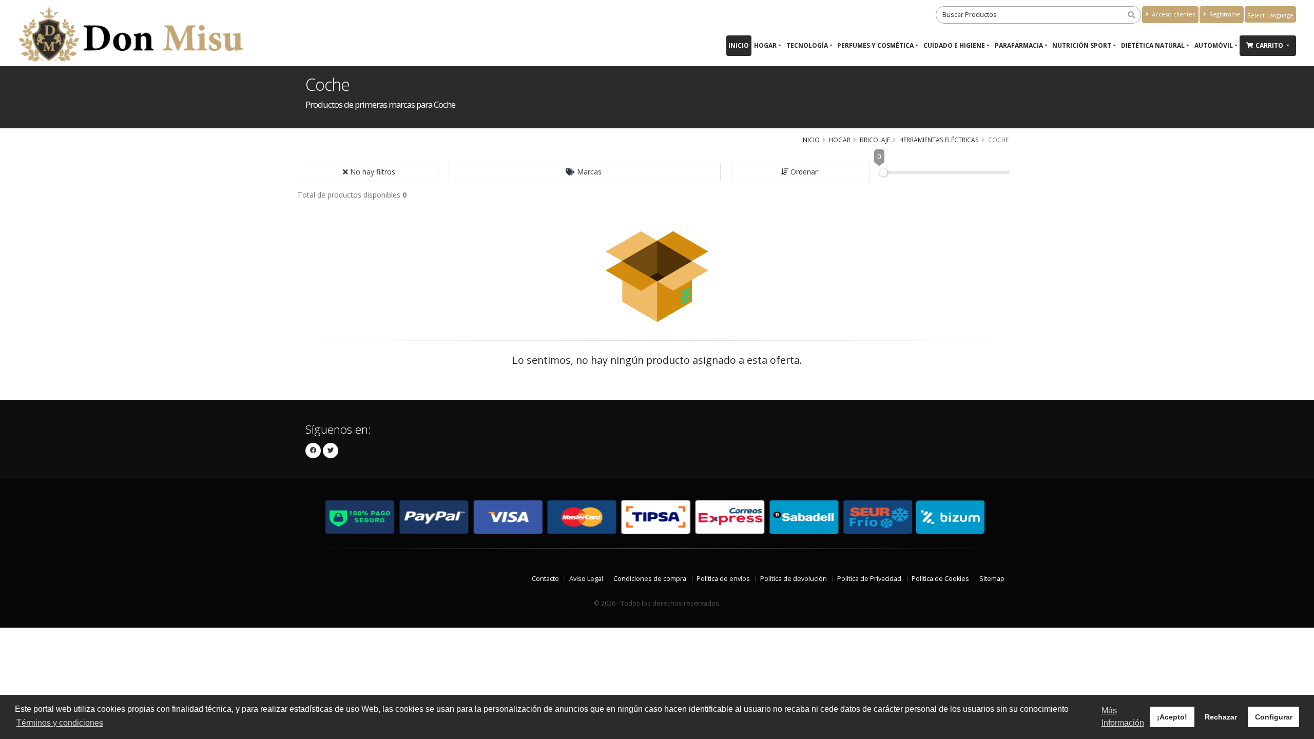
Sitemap (991, 578)
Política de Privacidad (869, 578)
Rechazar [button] (1221, 717)
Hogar (765, 45)
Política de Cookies (940, 578)
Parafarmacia (1019, 45)
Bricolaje (875, 139)
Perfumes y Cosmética (875, 45)
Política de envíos (723, 578)
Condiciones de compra (649, 578)
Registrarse (1224, 14)
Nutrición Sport (1081, 45)
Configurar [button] (1273, 717)
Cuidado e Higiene (954, 45)
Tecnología (807, 45)
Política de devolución (793, 578)
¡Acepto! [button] (1172, 717)
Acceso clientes (1172, 14)
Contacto (545, 578)
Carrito (1270, 45)
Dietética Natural (1153, 45)
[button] (585, 172)
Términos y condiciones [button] (59, 722)
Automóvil (1213, 45)
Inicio (738, 45)
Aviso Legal (586, 578)
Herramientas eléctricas (939, 139)
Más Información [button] (1123, 716)
